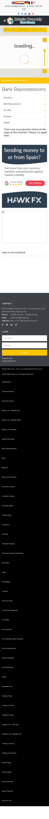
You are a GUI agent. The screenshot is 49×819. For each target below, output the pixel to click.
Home (4, 572)
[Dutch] (22, 2)
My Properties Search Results (12, 639)
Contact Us (6, 525)
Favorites (5, 534)
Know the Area (7, 601)
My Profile (5, 620)
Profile (4, 677)
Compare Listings (8, 487)
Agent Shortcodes (8, 439)
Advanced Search (8, 391)
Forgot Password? (9, 361)
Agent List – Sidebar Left (11, 410)
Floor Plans (6, 563)
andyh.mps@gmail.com (19, 318)
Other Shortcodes (8, 658)
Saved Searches (7, 782)
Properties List (7, 686)
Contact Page (6, 515)
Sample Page (6, 762)
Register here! (7, 358)
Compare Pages (7, 506)
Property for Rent (8, 705)
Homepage (6, 582)
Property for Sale (8, 715)
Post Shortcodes (7, 667)
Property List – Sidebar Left (11, 734)
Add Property (6, 382)
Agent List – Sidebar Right (11, 420)
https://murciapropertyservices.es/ (24, 321)
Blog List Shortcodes (9, 477)
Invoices (5, 591)
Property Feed (7, 696)
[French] (30, 2)
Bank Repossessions (9, 448)
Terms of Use (6, 801)
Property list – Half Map (10, 724)
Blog (3, 458)
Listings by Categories (10, 610)
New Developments (9, 648)
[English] (14, 2)
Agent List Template (9, 429)
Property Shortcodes (9, 753)
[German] (26, 2)
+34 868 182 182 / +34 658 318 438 (24, 315)
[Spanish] (18, 2)
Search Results (7, 791)
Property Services (8, 743)
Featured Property (8, 544)
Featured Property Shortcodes (12, 553)
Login (24, 353)
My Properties (7, 629)
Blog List (5, 467)
